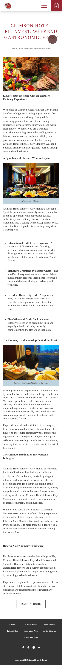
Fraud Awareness (31, 637)
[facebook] (23, 647)
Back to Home (31, 604)
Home (13, 48)
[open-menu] (44, 6)
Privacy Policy (12, 631)
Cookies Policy (31, 625)
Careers (12, 625)
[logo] (6, 5)
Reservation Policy (31, 631)
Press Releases (49, 625)
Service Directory (49, 631)
